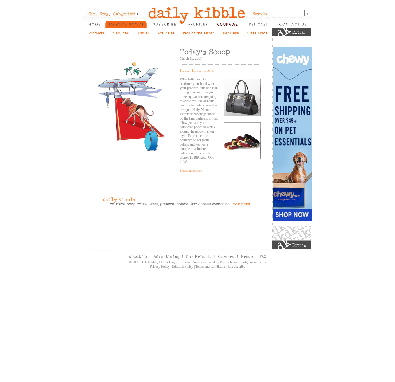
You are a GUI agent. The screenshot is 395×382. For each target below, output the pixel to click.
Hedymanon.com (191, 170)
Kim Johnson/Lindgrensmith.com (243, 262)
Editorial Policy (182, 267)
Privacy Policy (160, 267)
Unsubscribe (236, 267)
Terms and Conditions (210, 267)
